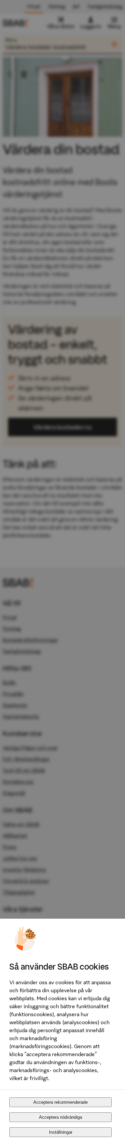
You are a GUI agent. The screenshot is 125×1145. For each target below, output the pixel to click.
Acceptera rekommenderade (60, 1102)
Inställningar (60, 1132)
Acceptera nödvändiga (60, 1117)
